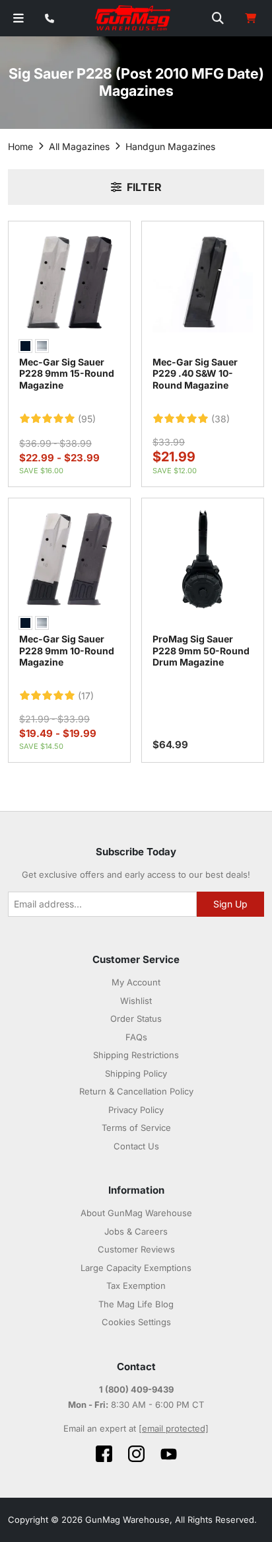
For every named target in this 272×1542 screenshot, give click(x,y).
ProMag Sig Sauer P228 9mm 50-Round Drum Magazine (201, 650)
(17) (86, 696)
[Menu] (18, 18)
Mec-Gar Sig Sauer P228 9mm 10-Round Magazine (66, 650)
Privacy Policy (136, 1109)
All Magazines (79, 146)
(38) (220, 419)
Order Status (136, 1018)
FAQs (136, 1037)
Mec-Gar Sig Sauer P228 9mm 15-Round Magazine (66, 373)
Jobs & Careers (136, 1231)
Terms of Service (136, 1127)
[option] (25, 346)
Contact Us (136, 1146)
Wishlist (136, 1000)
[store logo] (133, 18)
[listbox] (69, 347)
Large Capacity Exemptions (136, 1267)
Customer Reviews (136, 1249)
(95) (87, 419)
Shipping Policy (136, 1073)
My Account (136, 982)
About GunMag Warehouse (136, 1213)
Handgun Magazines (170, 146)
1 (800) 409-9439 (136, 1389)
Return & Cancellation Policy (136, 1091)
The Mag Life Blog (136, 1304)
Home (20, 146)
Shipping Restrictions (136, 1055)
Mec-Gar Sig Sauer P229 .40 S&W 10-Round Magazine (195, 373)
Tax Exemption (136, 1285)
